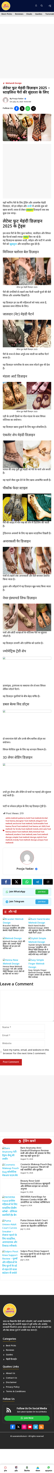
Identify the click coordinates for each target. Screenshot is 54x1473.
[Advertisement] (27, 51)
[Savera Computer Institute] (5, 6)
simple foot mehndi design (24, 837)
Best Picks (7, 14)
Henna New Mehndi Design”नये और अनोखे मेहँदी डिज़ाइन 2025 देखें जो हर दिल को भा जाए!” (13, 970)
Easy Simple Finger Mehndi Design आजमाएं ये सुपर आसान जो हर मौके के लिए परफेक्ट (39, 974)
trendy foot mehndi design (25, 840)
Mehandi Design (14, 83)
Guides (38, 14)
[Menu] (49, 5)
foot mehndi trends (30, 829)
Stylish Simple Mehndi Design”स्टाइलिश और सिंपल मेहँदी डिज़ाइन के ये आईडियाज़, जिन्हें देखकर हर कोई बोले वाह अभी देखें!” (39, 950)
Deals (29, 14)
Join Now (42, 892)
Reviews (19, 14)
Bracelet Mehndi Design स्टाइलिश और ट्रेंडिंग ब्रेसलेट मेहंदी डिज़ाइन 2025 (14, 928)
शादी (29, 206)
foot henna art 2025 (37, 826)
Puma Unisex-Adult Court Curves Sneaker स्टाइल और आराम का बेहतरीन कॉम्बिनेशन (34, 1223)
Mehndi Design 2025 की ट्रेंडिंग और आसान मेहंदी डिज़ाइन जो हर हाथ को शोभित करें (14, 945)
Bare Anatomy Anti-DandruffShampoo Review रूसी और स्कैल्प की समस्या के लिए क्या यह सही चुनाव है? (35, 1152)
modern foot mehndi (23, 834)
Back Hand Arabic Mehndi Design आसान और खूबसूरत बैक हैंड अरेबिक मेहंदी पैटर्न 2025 (39, 929)
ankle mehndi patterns (16, 818)
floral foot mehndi (20, 826)
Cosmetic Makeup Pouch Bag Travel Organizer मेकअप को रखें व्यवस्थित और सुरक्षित (36, 1167)
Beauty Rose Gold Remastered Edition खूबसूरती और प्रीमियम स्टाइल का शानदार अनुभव (35, 1185)
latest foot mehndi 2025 (22, 832)
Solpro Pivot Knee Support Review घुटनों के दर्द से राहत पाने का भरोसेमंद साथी (35, 1254)
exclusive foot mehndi (23, 823)
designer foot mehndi (25, 821)
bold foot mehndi (34, 818)
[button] (41, 6)
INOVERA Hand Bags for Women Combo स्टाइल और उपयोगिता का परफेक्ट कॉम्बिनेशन (35, 1200)
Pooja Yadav (17, 99)
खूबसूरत (13, 244)
